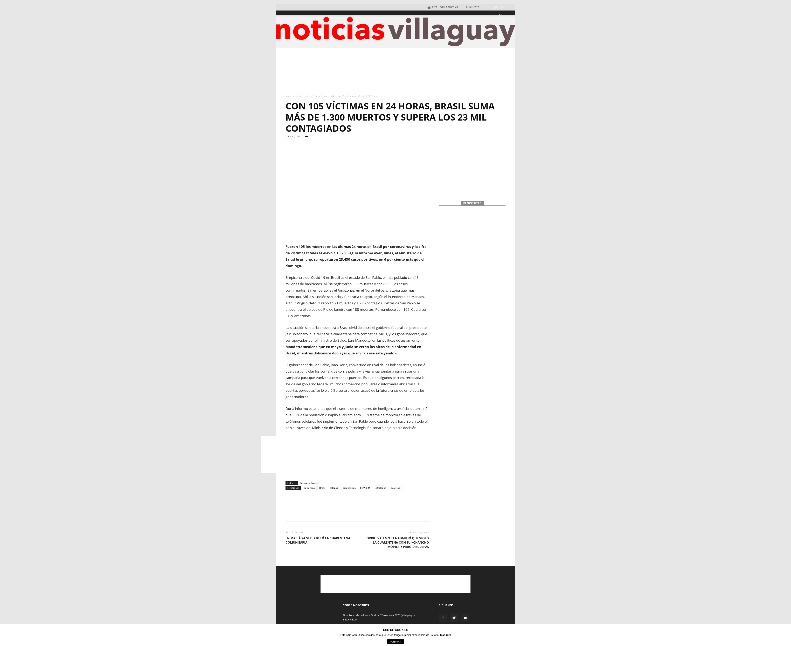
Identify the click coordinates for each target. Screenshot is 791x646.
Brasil (322, 487)
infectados (380, 487)
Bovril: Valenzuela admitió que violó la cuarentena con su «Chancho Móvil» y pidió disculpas (396, 542)
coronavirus (349, 487)
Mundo (299, 96)
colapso (334, 487)
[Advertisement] (395, 71)
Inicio (288, 96)
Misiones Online (309, 482)
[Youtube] (502, 7)
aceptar (395, 641)
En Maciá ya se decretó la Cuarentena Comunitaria (318, 540)
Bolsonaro (309, 487)
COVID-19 (365, 487)
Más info (445, 635)
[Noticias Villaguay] (395, 31)
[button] (500, 16)
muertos (395, 487)
